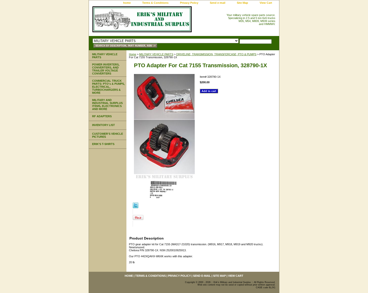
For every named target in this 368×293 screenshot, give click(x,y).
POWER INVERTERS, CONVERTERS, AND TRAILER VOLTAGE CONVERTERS (105, 69)
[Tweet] (135, 207)
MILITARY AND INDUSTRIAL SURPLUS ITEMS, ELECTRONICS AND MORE (107, 104)
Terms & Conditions (155, 2)
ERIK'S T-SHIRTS (103, 144)
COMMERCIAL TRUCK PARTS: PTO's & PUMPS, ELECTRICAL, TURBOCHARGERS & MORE (108, 86)
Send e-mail (217, 2)
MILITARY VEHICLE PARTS (156, 54)
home (127, 2)
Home (132, 54)
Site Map (242, 2)
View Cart (266, 2)
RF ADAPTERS (102, 116)
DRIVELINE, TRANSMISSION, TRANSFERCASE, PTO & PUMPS (216, 54)
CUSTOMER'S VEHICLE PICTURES (107, 135)
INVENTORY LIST (103, 125)
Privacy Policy (189, 2)
